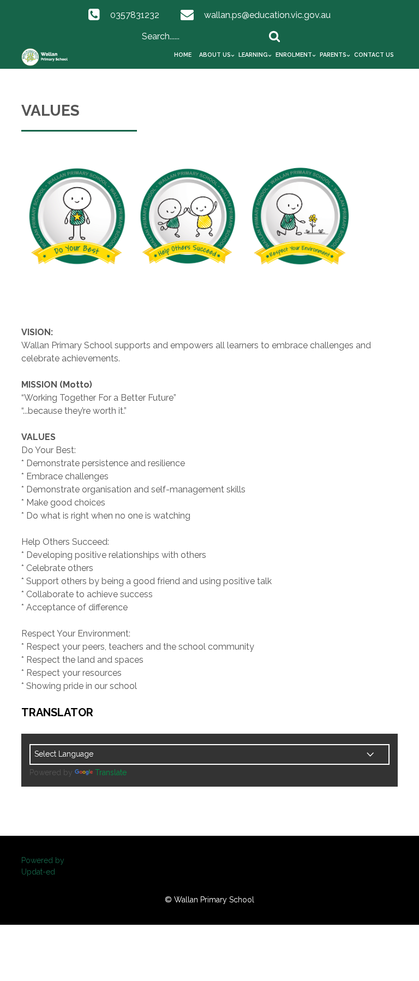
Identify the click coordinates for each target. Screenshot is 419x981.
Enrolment (294, 54)
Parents (333, 54)
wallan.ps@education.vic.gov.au (267, 15)
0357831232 (134, 15)
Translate (111, 772)
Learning (253, 54)
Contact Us (374, 54)
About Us (215, 54)
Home (182, 54)
